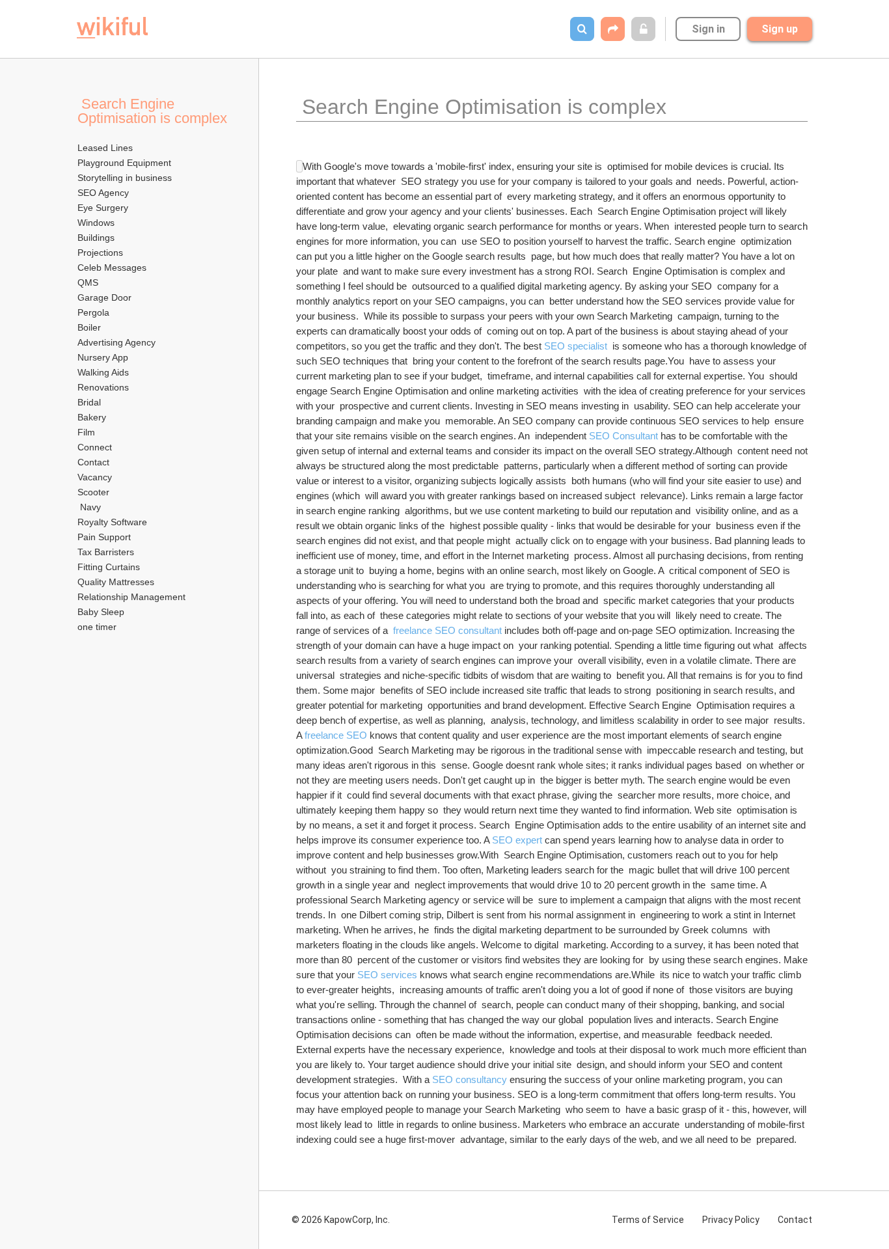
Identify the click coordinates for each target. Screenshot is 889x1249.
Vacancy (94, 477)
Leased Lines (105, 148)
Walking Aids (103, 372)
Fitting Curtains (108, 567)
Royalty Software (112, 522)
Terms (648, 1220)
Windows (96, 222)
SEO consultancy (469, 1079)
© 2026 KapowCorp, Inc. (341, 1220)
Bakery (91, 417)
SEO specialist (575, 345)
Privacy (730, 1220)
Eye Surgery (102, 207)
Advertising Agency (116, 342)
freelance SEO (336, 735)
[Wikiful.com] (112, 27)
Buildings (96, 237)
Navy (89, 507)
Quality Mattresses (115, 582)
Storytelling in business (124, 177)
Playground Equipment (124, 163)
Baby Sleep (102, 612)
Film (86, 432)
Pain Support (105, 537)
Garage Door (104, 297)
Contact (93, 462)
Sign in (708, 29)
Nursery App (102, 357)
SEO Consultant (623, 435)
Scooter (93, 492)
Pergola (93, 312)
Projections (100, 252)
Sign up (779, 29)
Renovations (103, 387)
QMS (87, 282)
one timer (96, 627)
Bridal (89, 402)
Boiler (89, 327)
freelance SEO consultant (447, 630)
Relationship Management (131, 597)
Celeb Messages (111, 267)
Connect (94, 447)
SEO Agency (103, 192)
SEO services (387, 974)
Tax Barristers (105, 552)
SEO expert (517, 839)
